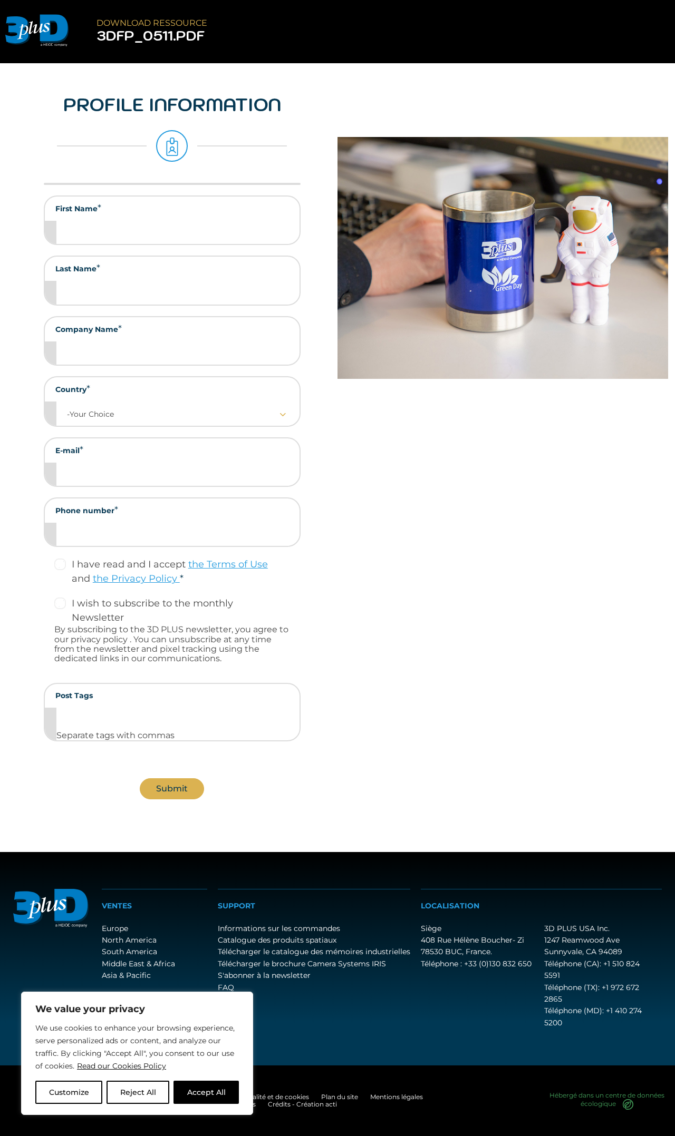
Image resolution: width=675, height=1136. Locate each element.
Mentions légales (396, 1097)
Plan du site (339, 1097)
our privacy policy (92, 639)
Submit (172, 789)
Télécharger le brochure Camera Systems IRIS (302, 963)
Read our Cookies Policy (121, 1066)
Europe (115, 928)
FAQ (226, 987)
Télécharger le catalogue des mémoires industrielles (314, 951)
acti (331, 1104)
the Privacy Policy (136, 578)
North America (129, 940)
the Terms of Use (228, 564)
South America (129, 951)
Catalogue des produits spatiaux (277, 940)
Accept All (206, 1092)
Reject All (138, 1092)
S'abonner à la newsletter (264, 975)
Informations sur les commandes (279, 928)
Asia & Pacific (126, 975)
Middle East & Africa (138, 963)
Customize (69, 1092)
